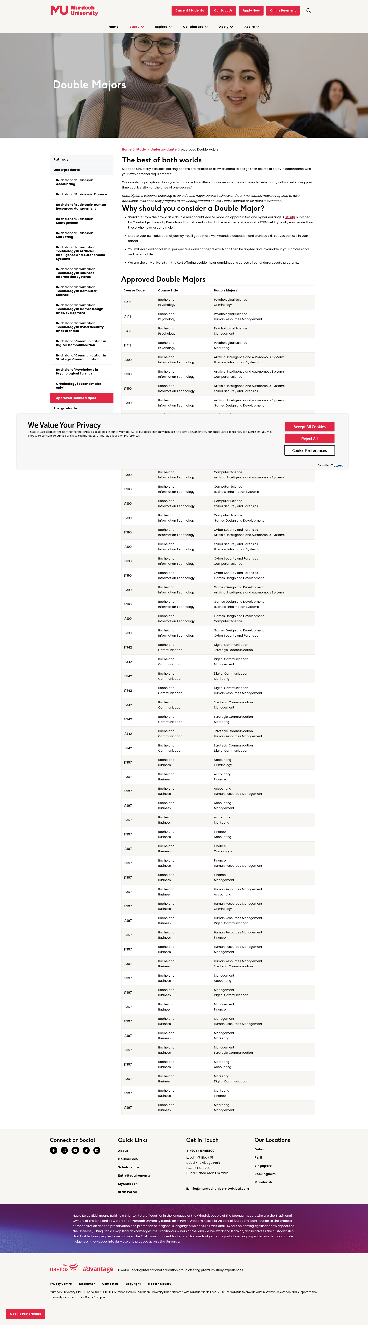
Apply (224, 27)
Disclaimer (87, 1284)
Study (135, 27)
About (123, 1151)
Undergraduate (67, 170)
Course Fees (128, 1159)
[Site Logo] (74, 10)
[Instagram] (64, 1150)
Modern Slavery (160, 1284)
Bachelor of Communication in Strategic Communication (81, 357)
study (290, 217)
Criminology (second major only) (78, 386)
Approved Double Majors (76, 398)
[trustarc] (336, 465)
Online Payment (283, 10)
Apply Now (251, 10)
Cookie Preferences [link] (25, 1314)
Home (113, 27)
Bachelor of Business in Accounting (74, 182)
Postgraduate (65, 408)
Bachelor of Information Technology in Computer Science (76, 291)
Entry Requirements (134, 1175)
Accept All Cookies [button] (310, 426)
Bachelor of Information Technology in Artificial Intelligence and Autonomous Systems (80, 253)
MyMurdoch (128, 1184)
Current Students (189, 10)
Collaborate (193, 27)
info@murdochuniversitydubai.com (219, 1188)
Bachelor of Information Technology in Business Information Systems (75, 273)
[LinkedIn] (96, 1150)
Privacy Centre (61, 1284)
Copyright (133, 1284)
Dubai (259, 1149)
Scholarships (128, 1167)
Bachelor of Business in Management (74, 221)
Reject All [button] (309, 438)
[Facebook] (53, 1150)
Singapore (263, 1166)
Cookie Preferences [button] (309, 450)
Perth (259, 1157)
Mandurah (263, 1182)
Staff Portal (127, 1192)
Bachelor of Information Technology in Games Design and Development (79, 309)
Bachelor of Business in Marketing (74, 235)
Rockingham (265, 1174)
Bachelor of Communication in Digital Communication (81, 343)
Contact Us (223, 10)
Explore (161, 27)
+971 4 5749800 (202, 1151)
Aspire (249, 27)
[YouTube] (75, 1150)
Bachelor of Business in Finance (81, 194)
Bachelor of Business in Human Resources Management (81, 206)
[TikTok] (86, 1150)
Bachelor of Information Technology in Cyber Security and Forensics (80, 327)
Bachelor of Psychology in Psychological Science (77, 371)
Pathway (61, 159)
